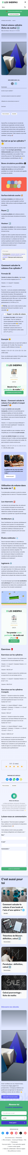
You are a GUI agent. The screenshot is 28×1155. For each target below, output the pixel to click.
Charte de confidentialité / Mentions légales (14, 1148)
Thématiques (14, 1142)
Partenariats (19, 1137)
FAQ (25, 1140)
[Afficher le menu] (25, 2)
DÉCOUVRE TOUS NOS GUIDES (10, 1096)
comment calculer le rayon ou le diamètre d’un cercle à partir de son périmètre (14, 255)
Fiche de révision (5, 113)
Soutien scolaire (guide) (14, 1146)
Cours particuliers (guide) (18, 1144)
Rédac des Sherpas (14, 800)
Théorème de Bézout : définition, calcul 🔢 (13, 937)
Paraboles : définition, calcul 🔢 (13, 965)
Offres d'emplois (7, 1140)
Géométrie (14, 113)
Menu (3, 7)
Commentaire (5, 849)
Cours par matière (6, 1144)
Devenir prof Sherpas (17, 1140)
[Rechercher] (25, 7)
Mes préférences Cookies (14, 1151)
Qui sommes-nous (9, 1137)
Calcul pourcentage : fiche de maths (12, 994)
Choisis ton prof (10, 476)
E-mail (3, 842)
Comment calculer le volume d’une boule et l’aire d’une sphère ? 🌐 (14, 907)
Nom (3, 835)
